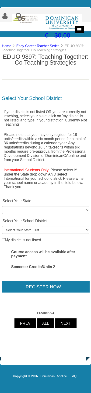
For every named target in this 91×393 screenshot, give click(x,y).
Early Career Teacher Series (38, 46)
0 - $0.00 (57, 35)
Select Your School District (25, 221)
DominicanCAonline (53, 376)
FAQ (73, 376)
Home (6, 46)
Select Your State (17, 201)
